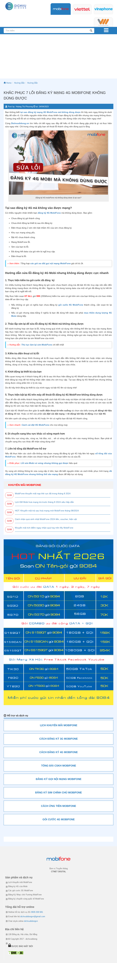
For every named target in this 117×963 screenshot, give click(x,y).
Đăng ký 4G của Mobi (17, 886)
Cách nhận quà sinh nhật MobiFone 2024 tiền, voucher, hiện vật (46, 519)
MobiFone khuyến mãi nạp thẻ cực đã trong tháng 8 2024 (43, 493)
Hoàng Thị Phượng (24, 106)
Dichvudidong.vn (20, 123)
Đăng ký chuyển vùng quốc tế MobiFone (26, 899)
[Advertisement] (58, 57)
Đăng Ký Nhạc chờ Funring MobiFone (25, 894)
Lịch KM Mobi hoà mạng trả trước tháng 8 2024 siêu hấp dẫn (44, 502)
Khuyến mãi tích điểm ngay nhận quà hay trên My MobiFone (44, 527)
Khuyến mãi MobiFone (24, 484)
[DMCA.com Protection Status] (15, 952)
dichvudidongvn (31, 921)
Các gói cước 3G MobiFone (20, 890)
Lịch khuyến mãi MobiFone (20, 882)
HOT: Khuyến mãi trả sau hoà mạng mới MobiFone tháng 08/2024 (47, 510)
